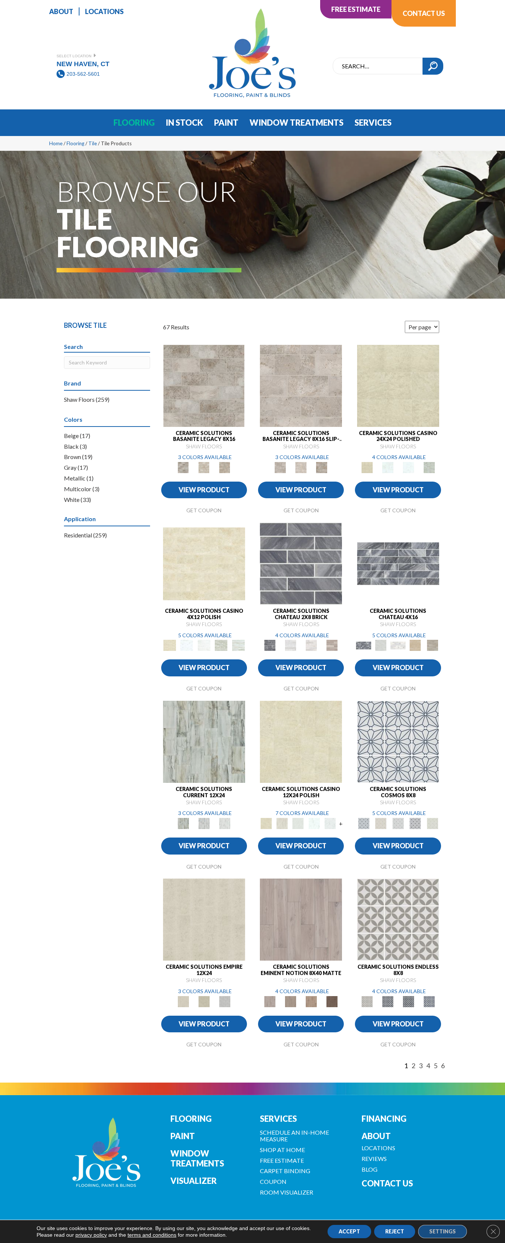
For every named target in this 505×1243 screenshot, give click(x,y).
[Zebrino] (238, 645)
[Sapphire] (429, 1001)
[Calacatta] (388, 467)
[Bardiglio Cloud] (301, 563)
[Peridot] (432, 823)
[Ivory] (204, 467)
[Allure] (398, 385)
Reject (394, 1231)
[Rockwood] (332, 645)
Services (278, 1119)
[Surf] (225, 1001)
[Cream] (204, 919)
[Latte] (204, 1001)
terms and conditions (152, 1235)
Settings (442, 1231)
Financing (384, 1119)
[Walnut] (225, 467)
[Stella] (429, 467)
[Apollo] (380, 823)
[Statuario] (408, 467)
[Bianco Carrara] (290, 645)
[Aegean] (398, 741)
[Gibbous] (398, 823)
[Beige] (301, 919)
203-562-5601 (83, 74)
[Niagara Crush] (204, 741)
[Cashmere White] (311, 645)
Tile (92, 143)
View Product (204, 490)
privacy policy (91, 1235)
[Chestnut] (290, 1001)
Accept (349, 1231)
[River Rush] (204, 823)
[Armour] (398, 919)
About (376, 1136)
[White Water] (225, 823)
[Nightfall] (415, 823)
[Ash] (282, 823)
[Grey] (203, 385)
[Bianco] (298, 823)
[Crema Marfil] (415, 645)
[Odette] (388, 1001)
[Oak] (311, 1001)
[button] (433, 66)
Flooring (75, 143)
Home (55, 143)
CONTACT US (387, 1183)
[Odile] (408, 1001)
